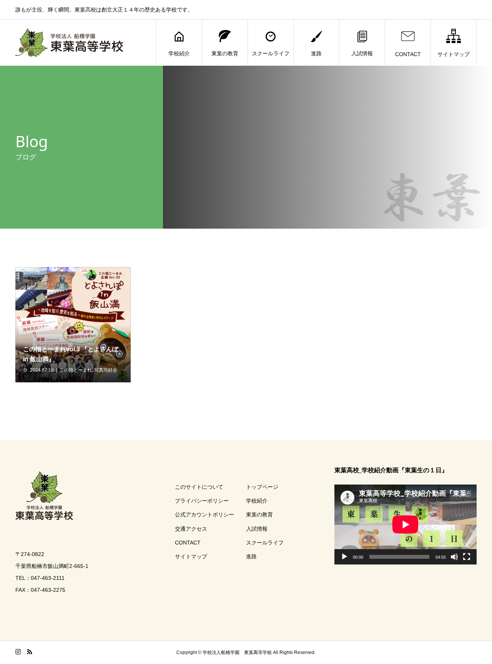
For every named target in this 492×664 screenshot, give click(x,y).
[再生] (344, 557)
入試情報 (362, 53)
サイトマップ (453, 54)
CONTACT (408, 54)
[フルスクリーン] (466, 557)
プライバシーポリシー (202, 501)
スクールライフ (270, 53)
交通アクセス (191, 529)
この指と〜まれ (76, 370)
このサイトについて (199, 487)
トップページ (262, 487)
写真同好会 (105, 370)
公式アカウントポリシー (204, 514)
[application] (405, 524)
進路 (316, 53)
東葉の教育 (224, 53)
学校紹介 (179, 53)
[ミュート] (454, 557)
